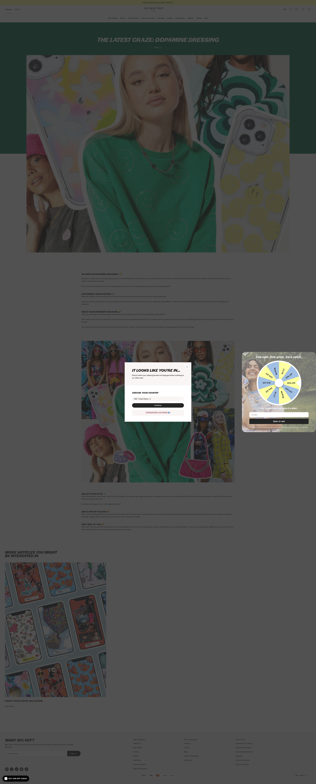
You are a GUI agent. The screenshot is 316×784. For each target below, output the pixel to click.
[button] (15, 779)
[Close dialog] (245, 355)
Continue (158, 405)
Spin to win (279, 421)
